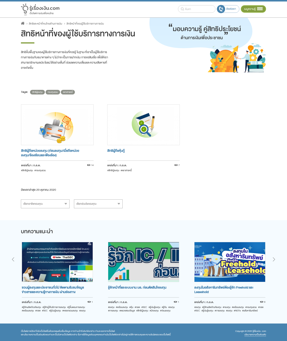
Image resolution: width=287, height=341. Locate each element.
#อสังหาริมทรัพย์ (250, 310)
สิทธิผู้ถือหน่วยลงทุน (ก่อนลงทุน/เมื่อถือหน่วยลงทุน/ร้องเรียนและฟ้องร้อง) (50, 152)
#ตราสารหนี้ (126, 170)
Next (274, 259)
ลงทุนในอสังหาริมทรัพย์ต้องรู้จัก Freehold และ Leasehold (223, 289)
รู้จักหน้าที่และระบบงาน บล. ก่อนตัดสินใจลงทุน (137, 287)
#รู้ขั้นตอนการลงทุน (76, 307)
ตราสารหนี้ (68, 92)
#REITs (237, 310)
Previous (13, 259)
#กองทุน (226, 307)
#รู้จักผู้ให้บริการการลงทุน (54, 307)
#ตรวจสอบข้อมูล (127, 310)
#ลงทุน (82, 310)
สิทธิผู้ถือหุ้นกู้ (116, 150)
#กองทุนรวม (40, 170)
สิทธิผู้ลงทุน (37, 92)
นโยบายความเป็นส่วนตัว (255, 335)
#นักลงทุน (154, 310)
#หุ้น (131, 307)
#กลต (38, 310)
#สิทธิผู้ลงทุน (27, 170)
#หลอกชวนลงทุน (70, 310)
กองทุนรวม (53, 92)
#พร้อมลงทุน (28, 310)
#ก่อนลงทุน (165, 310)
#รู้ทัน (164, 307)
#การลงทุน (113, 310)
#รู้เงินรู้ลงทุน (55, 310)
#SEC (45, 310)
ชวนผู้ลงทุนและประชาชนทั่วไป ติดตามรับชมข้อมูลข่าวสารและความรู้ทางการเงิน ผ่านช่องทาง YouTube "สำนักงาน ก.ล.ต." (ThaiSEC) (53, 289)
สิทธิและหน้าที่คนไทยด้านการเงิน (45, 24)
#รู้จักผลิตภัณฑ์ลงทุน (31, 307)
